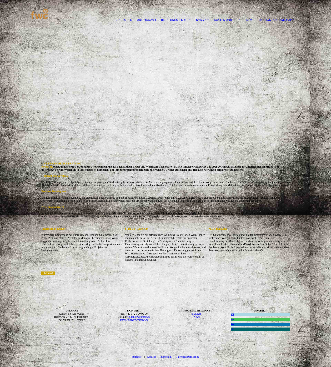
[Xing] (232, 329)
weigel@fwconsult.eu (138, 316)
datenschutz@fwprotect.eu (133, 319)
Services (196, 313)
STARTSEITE (124, 19)
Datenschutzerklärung (187, 356)
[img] (39, 14)
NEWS (250, 19)
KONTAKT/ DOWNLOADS (276, 19)
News (197, 316)
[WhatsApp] (232, 319)
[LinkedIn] (232, 324)
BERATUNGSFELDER (174, 19)
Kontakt (151, 356)
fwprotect (201, 19)
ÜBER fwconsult (146, 19)
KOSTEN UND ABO (226, 19)
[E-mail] (232, 314)
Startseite (137, 356)
